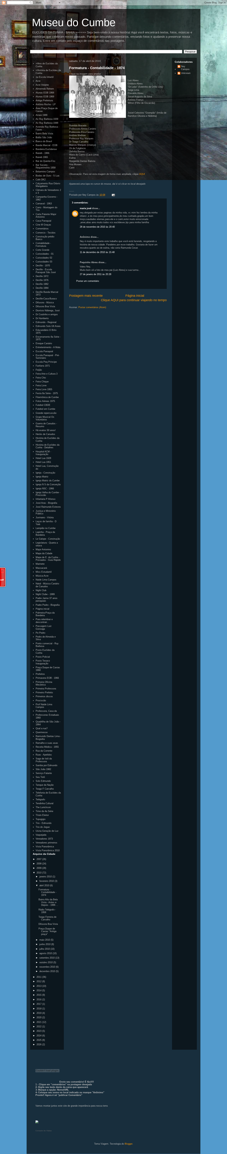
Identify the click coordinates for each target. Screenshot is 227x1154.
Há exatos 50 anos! (46, 430)
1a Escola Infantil (45, 77)
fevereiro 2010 (47, 881)
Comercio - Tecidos (46, 232)
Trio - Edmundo (43, 823)
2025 (39, 1040)
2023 (39, 1031)
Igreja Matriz (42, 476)
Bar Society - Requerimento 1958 (46, 166)
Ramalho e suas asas (47, 743)
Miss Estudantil (44, 572)
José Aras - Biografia (46, 503)
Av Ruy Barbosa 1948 (47, 123)
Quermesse (42, 732)
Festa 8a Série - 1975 (47, 393)
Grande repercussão (46, 413)
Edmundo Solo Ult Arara (48, 326)
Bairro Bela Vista (44, 133)
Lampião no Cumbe (46, 528)
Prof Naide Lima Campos (44, 706)
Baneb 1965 (42, 157)
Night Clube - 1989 (45, 594)
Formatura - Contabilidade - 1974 (97, 68)
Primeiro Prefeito (44, 692)
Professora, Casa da (46, 711)
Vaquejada (41, 834)
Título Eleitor (42, 815)
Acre (38, 81)
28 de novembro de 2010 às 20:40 (97, 226)
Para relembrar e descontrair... (44, 620)
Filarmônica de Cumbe (47, 397)
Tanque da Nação (45, 785)
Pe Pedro (40, 632)
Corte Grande (42, 250)
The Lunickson (43, 807)
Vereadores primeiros (46, 842)
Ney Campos (185, 68)
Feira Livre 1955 (44, 389)
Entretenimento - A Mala (48, 347)
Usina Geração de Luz (47, 831)
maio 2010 (45, 939)
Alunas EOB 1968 (45, 92)
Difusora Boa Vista (45, 306)
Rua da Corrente (44, 750)
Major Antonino (43, 549)
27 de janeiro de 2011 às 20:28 (95, 274)
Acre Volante (42, 85)
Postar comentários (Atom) (92, 307)
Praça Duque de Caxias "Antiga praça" (47, 931)
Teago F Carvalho (45, 788)
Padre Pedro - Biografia (48, 605)
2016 (39, 999)
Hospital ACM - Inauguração (43, 453)
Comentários (42, 228)
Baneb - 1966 (42, 153)
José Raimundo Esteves (48, 506)
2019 (39, 1013)
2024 (39, 1035)
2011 (39, 977)
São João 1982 (43, 769)
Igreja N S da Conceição (48, 484)
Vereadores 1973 (44, 838)
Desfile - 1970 (43, 265)
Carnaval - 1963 (44, 203)
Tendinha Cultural (44, 803)
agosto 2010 (46, 953)
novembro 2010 (47, 966)
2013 (39, 986)
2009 (39, 868)
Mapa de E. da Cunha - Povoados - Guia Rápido (48, 558)
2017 (39, 1004)
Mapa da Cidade (44, 553)
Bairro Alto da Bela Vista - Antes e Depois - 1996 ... (48, 902)
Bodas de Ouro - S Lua (47, 175)
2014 (39, 990)
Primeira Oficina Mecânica (44, 683)
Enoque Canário (44, 343)
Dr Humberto (42, 318)
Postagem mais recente (86, 295)
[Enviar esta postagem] (112, 194)
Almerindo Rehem (45, 88)
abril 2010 (44, 885)
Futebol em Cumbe (45, 409)
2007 (39, 859)
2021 (39, 1022)
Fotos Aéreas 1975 (45, 401)
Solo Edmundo (43, 781)
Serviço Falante (44, 773)
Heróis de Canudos (45, 434)
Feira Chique (42, 381)
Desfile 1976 (42, 280)
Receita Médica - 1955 (47, 747)
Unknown (185, 73)
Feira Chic (41, 377)
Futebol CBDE (43, 405)
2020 (39, 1017)
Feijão (39, 369)
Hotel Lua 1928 (43, 458)
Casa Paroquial (43, 220)
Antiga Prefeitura (44, 100)
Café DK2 (41, 179)
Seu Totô (40, 777)
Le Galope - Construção (48, 538)
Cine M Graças (43, 224)
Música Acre (42, 575)
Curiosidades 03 (44, 261)
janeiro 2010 (45, 876)
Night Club (41, 590)
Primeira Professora (46, 688)
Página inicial (134, 295)
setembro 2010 (47, 957)
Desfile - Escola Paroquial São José (46, 271)
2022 (39, 1026)
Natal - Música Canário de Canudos (47, 585)
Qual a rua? (42, 728)
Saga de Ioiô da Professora (44, 760)
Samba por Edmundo (46, 765)
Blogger (128, 1143)
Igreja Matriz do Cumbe (48, 480)
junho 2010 (45, 944)
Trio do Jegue (43, 827)
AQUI (142, 174)
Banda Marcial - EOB (46, 145)
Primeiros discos (44, 696)
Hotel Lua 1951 (43, 462)
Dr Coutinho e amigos (47, 314)
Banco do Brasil (44, 141)
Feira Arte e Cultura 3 (46, 373)
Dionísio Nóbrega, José (48, 310)
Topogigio (40, 819)
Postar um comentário (87, 281)
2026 (39, 1044)
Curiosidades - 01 (45, 253)
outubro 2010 (46, 962)
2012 (39, 981)
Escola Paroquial (44, 351)
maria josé (85, 208)
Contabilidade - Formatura (43, 244)
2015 (39, 995)
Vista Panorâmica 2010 (48, 850)
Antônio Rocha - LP (46, 104)
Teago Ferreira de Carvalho (47, 918)
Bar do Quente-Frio (45, 161)
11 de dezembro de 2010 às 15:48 (97, 252)
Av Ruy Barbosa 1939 (47, 119)
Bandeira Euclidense (46, 149)
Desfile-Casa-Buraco (46, 298)
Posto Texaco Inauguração (43, 662)
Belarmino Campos (45, 171)
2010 (39, 872)
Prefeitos (40, 674)
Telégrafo (40, 799)
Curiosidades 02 (44, 257)
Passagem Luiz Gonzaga (44, 627)
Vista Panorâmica (45, 846)
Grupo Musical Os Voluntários (45, 418)
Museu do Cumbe (73, 22)
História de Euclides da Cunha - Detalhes (47, 446)
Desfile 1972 (42, 276)
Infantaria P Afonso (45, 499)
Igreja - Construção (45, 472)
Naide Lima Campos (46, 579)
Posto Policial (43, 656)
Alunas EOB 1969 (45, 96)
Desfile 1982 (42, 284)
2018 (39, 1008)
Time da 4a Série (44, 811)
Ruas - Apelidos (44, 754)
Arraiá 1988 (41, 115)
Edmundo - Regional (46, 322)
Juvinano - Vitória (45, 517)
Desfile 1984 (42, 288)
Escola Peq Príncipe (46, 362)
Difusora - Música (45, 302)
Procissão (41, 700)
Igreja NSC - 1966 (45, 488)
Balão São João (44, 137)
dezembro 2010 (47, 971)
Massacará (41, 568)
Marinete (40, 564)
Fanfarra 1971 (43, 365)
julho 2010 (45, 949)
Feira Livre (41, 385)
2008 (39, 863)
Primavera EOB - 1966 (47, 678)
